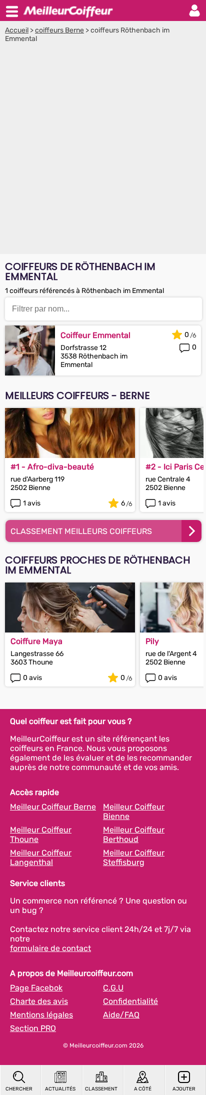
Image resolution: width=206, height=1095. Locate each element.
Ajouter (184, 1089)
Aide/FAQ (121, 1015)
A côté (143, 1089)
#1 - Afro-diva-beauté (52, 467)
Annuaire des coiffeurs (68, 10)
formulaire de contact (50, 948)
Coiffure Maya (36, 641)
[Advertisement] (103, 151)
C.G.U (113, 987)
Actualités (60, 1089)
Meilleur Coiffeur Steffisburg (133, 857)
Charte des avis (39, 1001)
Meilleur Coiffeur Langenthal (41, 857)
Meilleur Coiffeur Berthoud (133, 834)
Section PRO (33, 1028)
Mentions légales (41, 1015)
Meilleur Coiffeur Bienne (133, 811)
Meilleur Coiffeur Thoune (41, 834)
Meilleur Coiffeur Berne (53, 807)
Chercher (19, 1089)
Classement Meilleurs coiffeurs (81, 531)
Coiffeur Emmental (95, 335)
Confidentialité (130, 1001)
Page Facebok (36, 987)
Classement (101, 1089)
